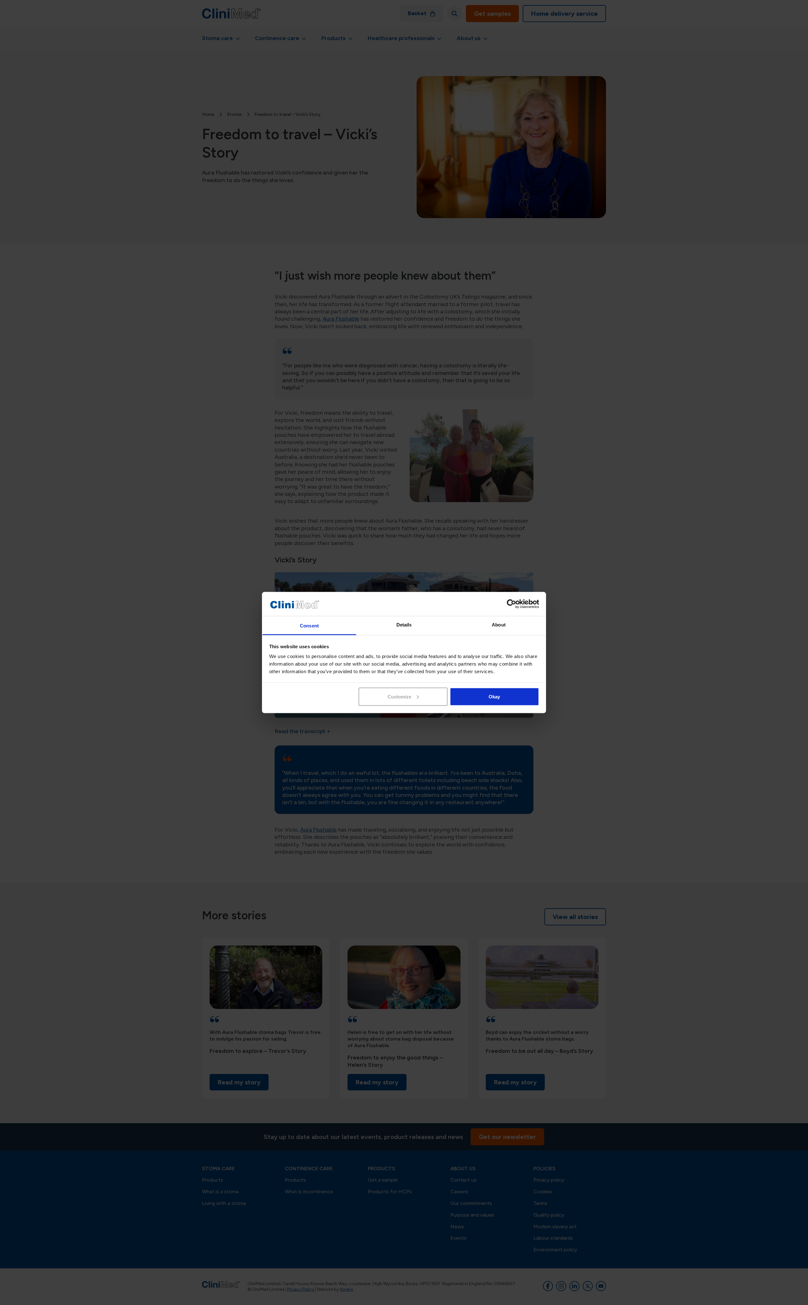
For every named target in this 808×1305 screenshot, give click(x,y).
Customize (399, 696)
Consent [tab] (309, 625)
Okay (494, 696)
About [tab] (499, 624)
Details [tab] (404, 624)
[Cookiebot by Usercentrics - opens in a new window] (511, 604)
